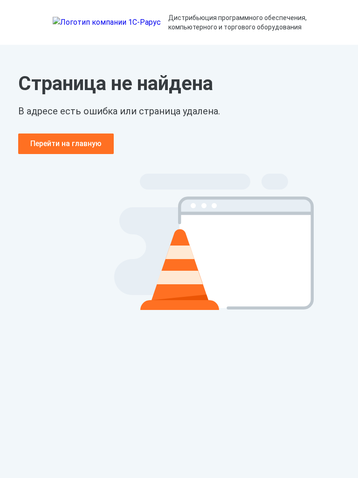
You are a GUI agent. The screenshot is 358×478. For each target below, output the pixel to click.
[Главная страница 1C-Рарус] (107, 22)
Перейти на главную (66, 143)
